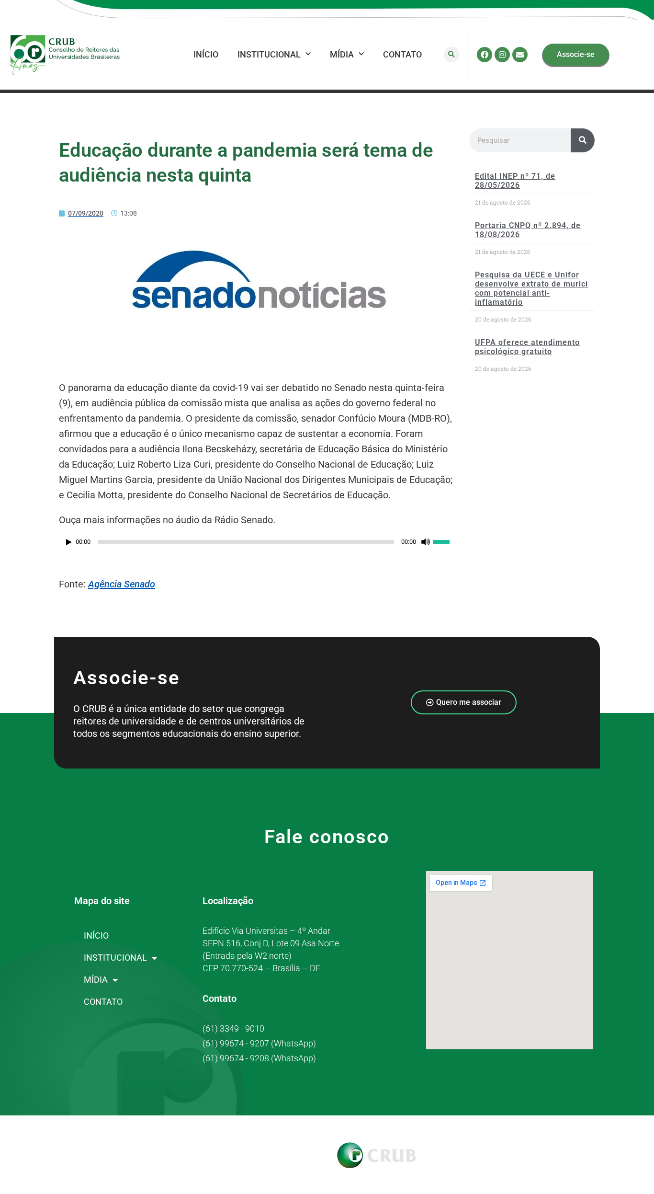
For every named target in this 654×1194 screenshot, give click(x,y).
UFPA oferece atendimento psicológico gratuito (527, 347)
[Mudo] (425, 542)
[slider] (446, 541)
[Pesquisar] (583, 140)
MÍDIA (342, 54)
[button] (452, 54)
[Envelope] (520, 54)
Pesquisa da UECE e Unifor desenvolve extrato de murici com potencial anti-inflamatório (531, 288)
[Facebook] (484, 54)
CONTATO (402, 54)
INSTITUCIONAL (269, 54)
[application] (259, 544)
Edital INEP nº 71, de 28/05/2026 (515, 181)
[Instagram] (502, 54)
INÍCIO (205, 54)
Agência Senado (121, 584)
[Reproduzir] (69, 542)
